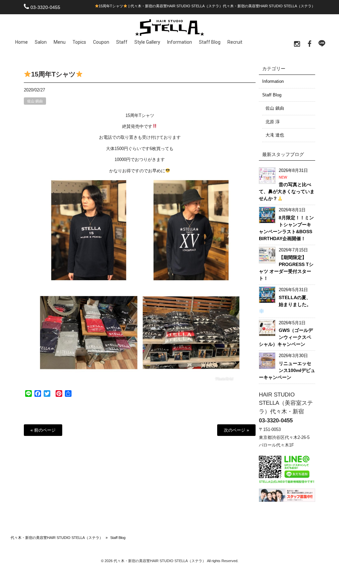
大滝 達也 (275, 134)
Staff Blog (271, 94)
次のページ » (236, 430)
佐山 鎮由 (35, 101)
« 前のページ (43, 430)
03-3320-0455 (45, 7)
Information (273, 81)
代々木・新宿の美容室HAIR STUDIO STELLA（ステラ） (57, 538)
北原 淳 (273, 121)
